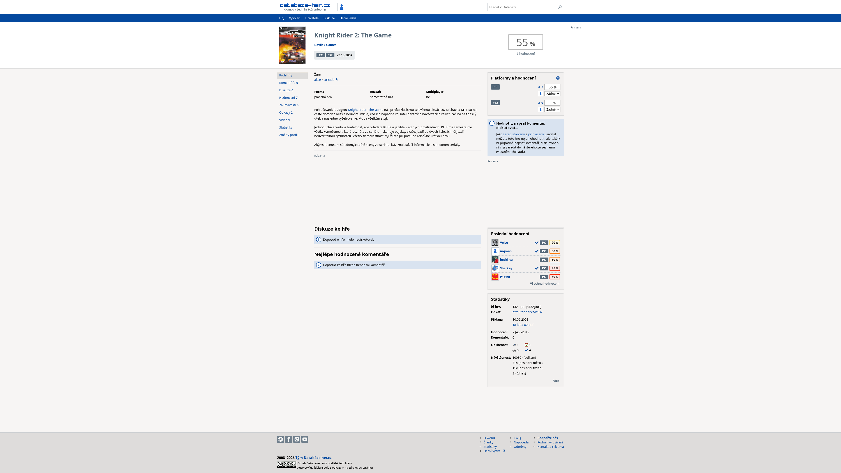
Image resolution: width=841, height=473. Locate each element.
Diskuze (329, 18)
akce (317, 80)
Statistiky (285, 127)
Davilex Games (325, 45)
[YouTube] (304, 439)
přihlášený (536, 134)
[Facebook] (288, 439)
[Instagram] (296, 439)
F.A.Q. (518, 438)
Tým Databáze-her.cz (313, 457)
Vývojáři (294, 18)
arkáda (329, 80)
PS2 (330, 55)
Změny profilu (289, 135)
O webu (489, 438)
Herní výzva (348, 18)
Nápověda (521, 442)
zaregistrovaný (514, 134)
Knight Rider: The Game (365, 110)
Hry (281, 18)
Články (488, 442)
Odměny (520, 447)
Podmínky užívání (550, 442)
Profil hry (285, 75)
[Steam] (280, 439)
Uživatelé (312, 18)
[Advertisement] (588, 95)
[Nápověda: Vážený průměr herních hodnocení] (557, 78)
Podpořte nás (547, 438)
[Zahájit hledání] (560, 7)
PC (321, 55)
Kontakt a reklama (550, 447)
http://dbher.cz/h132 (527, 312)
